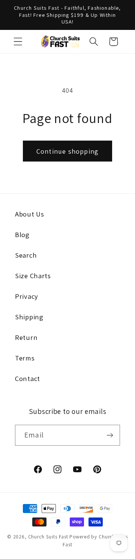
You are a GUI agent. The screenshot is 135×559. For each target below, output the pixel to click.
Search (26, 255)
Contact (27, 378)
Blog (22, 234)
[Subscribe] (110, 435)
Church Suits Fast (48, 537)
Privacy (26, 296)
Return (26, 337)
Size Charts (33, 275)
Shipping (29, 316)
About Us (29, 213)
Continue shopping (67, 151)
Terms (25, 357)
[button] (18, 42)
